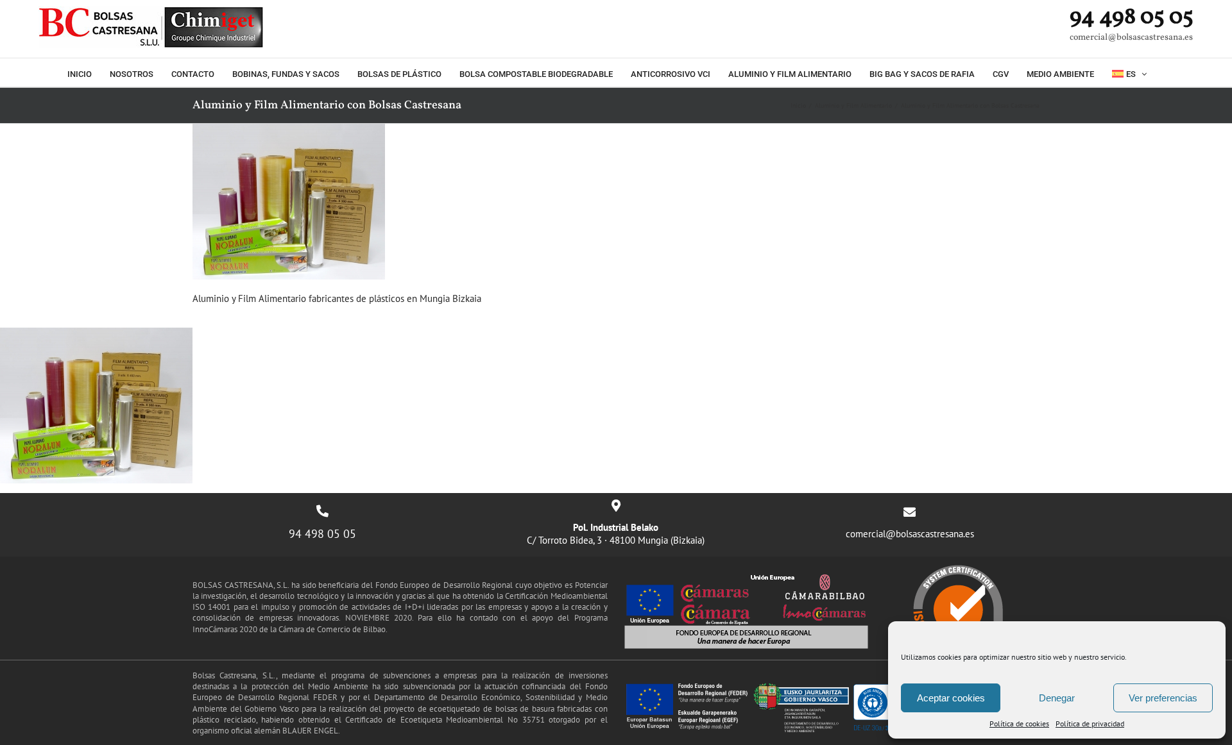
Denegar (1057, 697)
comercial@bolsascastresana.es (910, 534)
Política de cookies (1019, 723)
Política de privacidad (1090, 723)
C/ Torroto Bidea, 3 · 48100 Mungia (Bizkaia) (616, 533)
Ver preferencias (1163, 697)
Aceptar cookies (951, 697)
